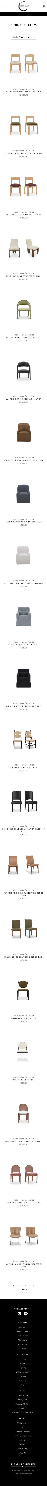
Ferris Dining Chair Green (23, 1018)
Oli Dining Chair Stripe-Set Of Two (23, 92)
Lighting (23, 1368)
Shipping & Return (23, 1404)
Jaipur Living (22, 1449)
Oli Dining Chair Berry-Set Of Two (23, 214)
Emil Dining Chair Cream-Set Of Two (23, 1141)
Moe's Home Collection (22, 1436)
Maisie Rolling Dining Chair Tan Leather (23, 460)
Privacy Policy (23, 1400)
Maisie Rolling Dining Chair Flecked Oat (23, 583)
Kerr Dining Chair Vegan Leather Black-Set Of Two (23, 830)
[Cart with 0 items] (43, 6)
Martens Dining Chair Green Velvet (23, 337)
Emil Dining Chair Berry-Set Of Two (23, 1202)
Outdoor (22, 1380)
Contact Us (22, 1344)
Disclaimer (23, 1408)
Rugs (23, 1385)
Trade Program (22, 1336)
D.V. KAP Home (22, 1423)
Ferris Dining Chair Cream (23, 1080)
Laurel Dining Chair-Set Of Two (23, 767)
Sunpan (23, 1444)
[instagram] (19, 1313)
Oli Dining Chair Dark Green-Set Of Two (24, 153)
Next (23, 1289)
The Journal (22, 1340)
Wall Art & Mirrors (22, 1372)
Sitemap (23, 1348)
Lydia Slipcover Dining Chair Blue (23, 644)
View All (23, 1453)
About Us (22, 1327)
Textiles (23, 1376)
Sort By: (15, 37)
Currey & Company (23, 1432)
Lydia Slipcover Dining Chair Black (23, 706)
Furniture (22, 1359)
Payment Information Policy (22, 1412)
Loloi (22, 1427)
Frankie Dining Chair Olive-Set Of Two (23, 957)
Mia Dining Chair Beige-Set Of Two (23, 276)
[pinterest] (26, 1313)
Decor (22, 1363)
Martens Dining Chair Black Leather (23, 399)
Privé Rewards (22, 1331)
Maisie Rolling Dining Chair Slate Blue (23, 522)
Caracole (22, 1440)
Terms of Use (23, 1395)
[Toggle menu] (3, 6)
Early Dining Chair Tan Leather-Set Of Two (23, 1265)
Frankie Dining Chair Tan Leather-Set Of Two (23, 894)
